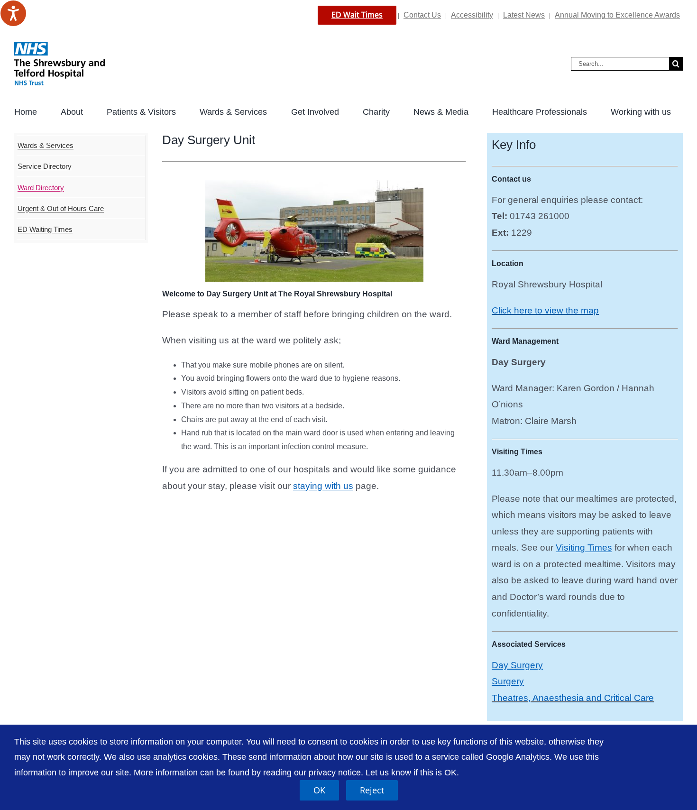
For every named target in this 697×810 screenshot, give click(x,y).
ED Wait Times (357, 14)
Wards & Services (45, 145)
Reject (372, 790)
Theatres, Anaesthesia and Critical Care (573, 698)
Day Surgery (517, 665)
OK (319, 790)
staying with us (323, 486)
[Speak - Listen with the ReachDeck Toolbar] (13, 13)
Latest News (524, 15)
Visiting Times (584, 547)
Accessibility (472, 15)
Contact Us (422, 15)
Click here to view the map (545, 310)
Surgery (508, 681)
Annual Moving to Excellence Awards (617, 15)
